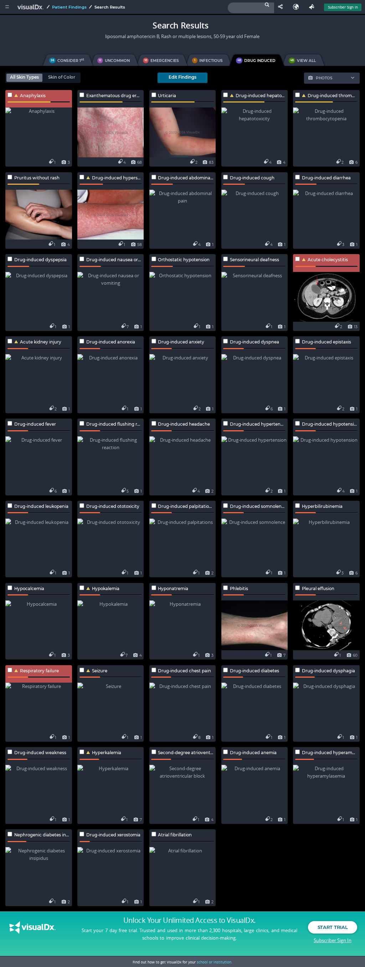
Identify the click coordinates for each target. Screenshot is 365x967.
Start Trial (333, 927)
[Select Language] (297, 7)
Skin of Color (61, 77)
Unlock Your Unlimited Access (189, 920)
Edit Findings (182, 77)
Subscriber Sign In (343, 7)
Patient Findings (69, 7)
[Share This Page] (282, 7)
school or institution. (214, 962)
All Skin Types (24, 77)
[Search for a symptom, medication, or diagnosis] (251, 7)
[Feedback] (313, 7)
